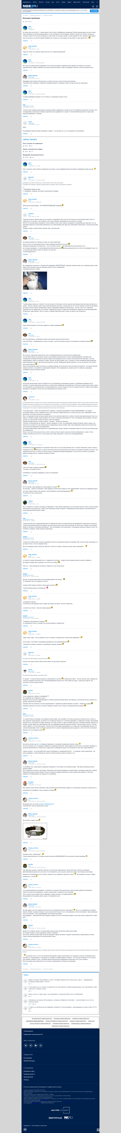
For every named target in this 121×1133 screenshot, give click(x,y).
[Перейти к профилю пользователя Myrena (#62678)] (25, 671)
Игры (92, 2)
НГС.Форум (25, 15)
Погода (48, 2)
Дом (53, 2)
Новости (41, 2)
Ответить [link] (25, 40)
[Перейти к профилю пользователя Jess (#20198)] (25, 238)
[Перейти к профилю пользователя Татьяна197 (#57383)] (25, 398)
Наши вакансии (28, 1077)
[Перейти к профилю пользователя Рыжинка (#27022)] (25, 783)
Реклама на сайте (29, 1071)
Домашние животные (35, 15)
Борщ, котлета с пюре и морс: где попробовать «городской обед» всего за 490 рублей (56, 994)
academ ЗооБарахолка (46, 804)
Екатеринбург (28, 1058)
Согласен (94, 11)
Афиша (69, 2)
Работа (35, 2)
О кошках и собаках (48, 15)
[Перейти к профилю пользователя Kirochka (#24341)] (25, 692)
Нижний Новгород (29, 1061)
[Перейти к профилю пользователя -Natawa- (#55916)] (25, 502)
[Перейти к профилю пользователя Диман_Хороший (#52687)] (25, 77)
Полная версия (28, 1031)
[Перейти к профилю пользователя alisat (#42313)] (25, 28)
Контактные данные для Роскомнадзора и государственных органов (42, 1087)
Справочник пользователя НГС (33, 1034)
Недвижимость (27, 2)
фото (38, 744)
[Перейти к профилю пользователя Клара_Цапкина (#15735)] (25, 47)
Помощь (26, 1080)
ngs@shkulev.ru (45, 1100)
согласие (81, 10)
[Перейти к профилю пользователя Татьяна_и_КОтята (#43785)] (25, 739)
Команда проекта (29, 1074)
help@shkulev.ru (36, 1103)
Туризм (63, 2)
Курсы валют (77, 2)
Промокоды (86, 2)
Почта (57, 2)
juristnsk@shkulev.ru (67, 1101)
